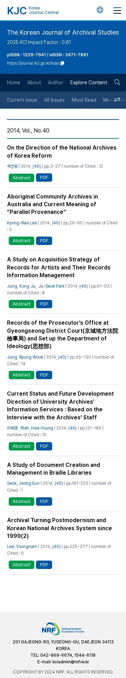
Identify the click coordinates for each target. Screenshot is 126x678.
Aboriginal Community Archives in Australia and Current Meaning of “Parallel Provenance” (52, 204)
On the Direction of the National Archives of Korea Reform (62, 151)
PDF (44, 177)
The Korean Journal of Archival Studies (63, 32)
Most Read (84, 100)
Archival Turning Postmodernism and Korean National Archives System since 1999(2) (59, 528)
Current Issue (22, 100)
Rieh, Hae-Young (37, 428)
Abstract (21, 177)
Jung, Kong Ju (21, 286)
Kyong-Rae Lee (22, 223)
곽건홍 (12, 166)
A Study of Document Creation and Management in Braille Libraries (53, 469)
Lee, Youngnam (22, 546)
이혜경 (12, 428)
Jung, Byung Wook (25, 357)
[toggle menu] (117, 10)
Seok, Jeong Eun (23, 483)
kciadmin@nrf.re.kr (70, 661)
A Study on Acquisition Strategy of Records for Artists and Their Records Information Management (59, 267)
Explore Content (88, 82)
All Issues (54, 100)
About (34, 82)
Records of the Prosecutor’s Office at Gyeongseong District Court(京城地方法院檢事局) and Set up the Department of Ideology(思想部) (62, 334)
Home (13, 82)
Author (55, 82)
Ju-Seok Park (51, 286)
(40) (37, 166)
